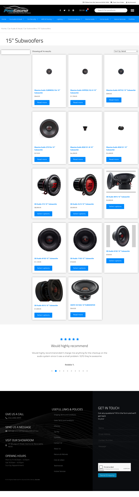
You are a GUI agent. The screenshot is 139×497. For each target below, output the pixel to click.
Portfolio (132, 19)
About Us (57, 448)
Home (4, 19)
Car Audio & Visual (15, 19)
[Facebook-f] (60, 10)
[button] (132, 10)
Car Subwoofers (30, 29)
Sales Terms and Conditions (64, 420)
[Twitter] (64, 10)
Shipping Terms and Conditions (65, 414)
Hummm (57, 437)
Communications (74, 19)
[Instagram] (68, 10)
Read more (42, 102)
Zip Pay (56, 431)
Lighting (60, 19)
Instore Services (119, 19)
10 (87, 371)
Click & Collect (59, 460)
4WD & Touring (46, 19)
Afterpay (57, 426)
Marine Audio (90, 19)
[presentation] (114, 467)
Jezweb (37, 479)
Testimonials (58, 465)
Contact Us (58, 443)
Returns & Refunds (61, 454)
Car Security (31, 19)
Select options (43, 214)
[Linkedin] (73, 10)
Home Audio (104, 19)
